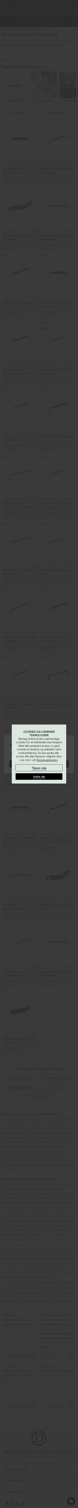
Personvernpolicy (47, 759)
